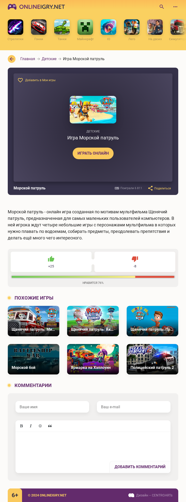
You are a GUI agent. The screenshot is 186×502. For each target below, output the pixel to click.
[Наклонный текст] (31, 426)
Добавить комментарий (140, 467)
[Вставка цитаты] (50, 426)
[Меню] (175, 7)
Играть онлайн (93, 153)
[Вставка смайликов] (40, 426)
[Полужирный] (21, 426)
